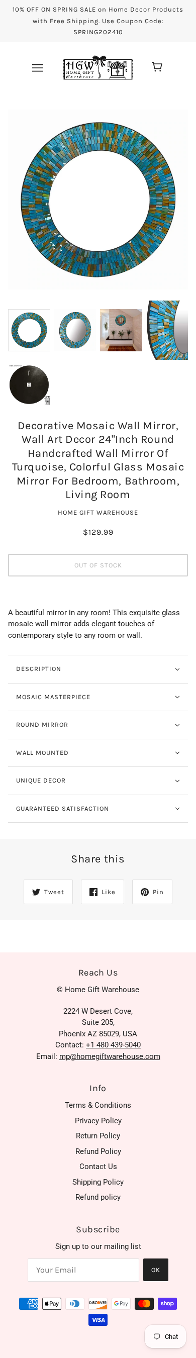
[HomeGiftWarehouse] (98, 66)
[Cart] (158, 67)
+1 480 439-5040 (113, 1044)
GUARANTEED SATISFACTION (62, 808)
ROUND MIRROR (42, 724)
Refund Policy (98, 1151)
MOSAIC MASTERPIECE (53, 697)
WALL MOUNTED (42, 752)
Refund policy (98, 1197)
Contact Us (98, 1166)
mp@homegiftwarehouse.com (109, 1056)
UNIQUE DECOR (41, 780)
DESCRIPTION (38, 668)
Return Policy (98, 1135)
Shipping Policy (98, 1182)
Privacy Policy (98, 1120)
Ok (155, 1270)
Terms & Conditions (98, 1105)
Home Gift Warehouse (98, 512)
